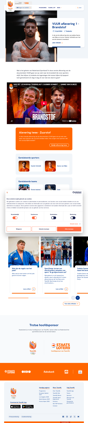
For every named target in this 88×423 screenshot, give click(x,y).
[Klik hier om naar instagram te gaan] (67, 416)
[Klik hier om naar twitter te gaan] (74, 416)
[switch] (34, 217)
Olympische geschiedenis (70, 402)
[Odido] (26, 372)
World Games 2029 (44, 399)
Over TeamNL (56, 391)
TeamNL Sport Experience (57, 398)
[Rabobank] (49, 372)
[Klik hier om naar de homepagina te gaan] (10, 6)
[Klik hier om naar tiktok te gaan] (70, 416)
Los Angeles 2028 (44, 397)
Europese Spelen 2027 (43, 393)
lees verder (56, 43)
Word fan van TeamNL (70, 398)
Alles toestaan (69, 229)
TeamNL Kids (56, 393)
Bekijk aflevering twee (59, 145)
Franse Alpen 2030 (44, 401)
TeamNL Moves (57, 395)
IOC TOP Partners (57, 403)
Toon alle (70, 304)
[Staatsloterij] (10, 371)
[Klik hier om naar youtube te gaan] (78, 416)
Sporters (69, 395)
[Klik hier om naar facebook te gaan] (63, 416)
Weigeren (19, 229)
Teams (68, 393)
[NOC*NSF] (80, 372)
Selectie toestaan (44, 229)
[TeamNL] (32, 347)
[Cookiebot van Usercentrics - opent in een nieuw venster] (73, 192)
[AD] (66, 371)
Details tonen (74, 224)
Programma (42, 7)
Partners (55, 401)
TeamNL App (51, 7)
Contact (55, 406)
